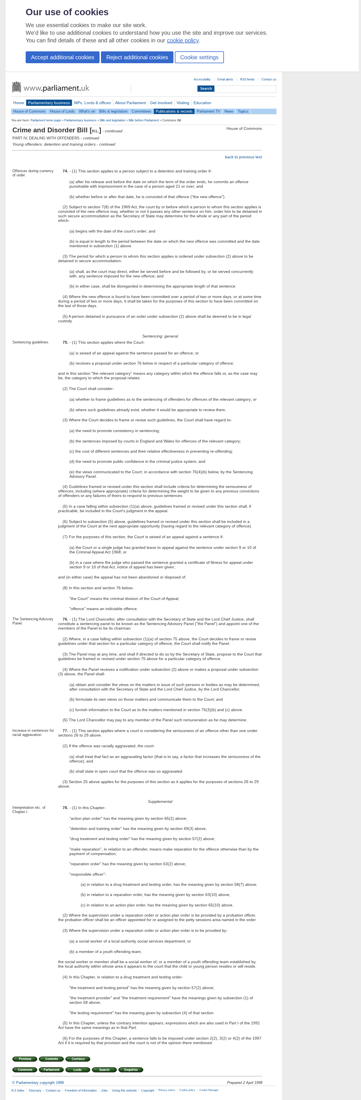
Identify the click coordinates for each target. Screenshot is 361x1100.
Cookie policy (187, 1090)
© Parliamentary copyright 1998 (38, 1083)
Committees (141, 111)
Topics (243, 111)
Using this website (124, 1090)
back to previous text (243, 157)
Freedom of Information (81, 1090)
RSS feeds (247, 79)
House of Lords (62, 111)
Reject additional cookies (137, 57)
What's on (87, 111)
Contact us (268, 79)
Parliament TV (208, 111)
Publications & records (174, 111)
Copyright (147, 1090)
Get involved (161, 102)
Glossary (35, 1090)
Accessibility (202, 79)
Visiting (183, 102)
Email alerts (225, 79)
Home (18, 102)
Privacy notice (167, 1090)
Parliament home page (45, 120)
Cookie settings (199, 57)
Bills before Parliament (144, 120)
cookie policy (183, 40)
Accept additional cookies (62, 57)
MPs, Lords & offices (92, 102)
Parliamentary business (49, 102)
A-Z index (18, 1090)
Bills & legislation (113, 111)
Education (202, 102)
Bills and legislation (112, 120)
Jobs (104, 1090)
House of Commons (29, 111)
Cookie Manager (209, 1090)
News (229, 111)
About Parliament (130, 102)
